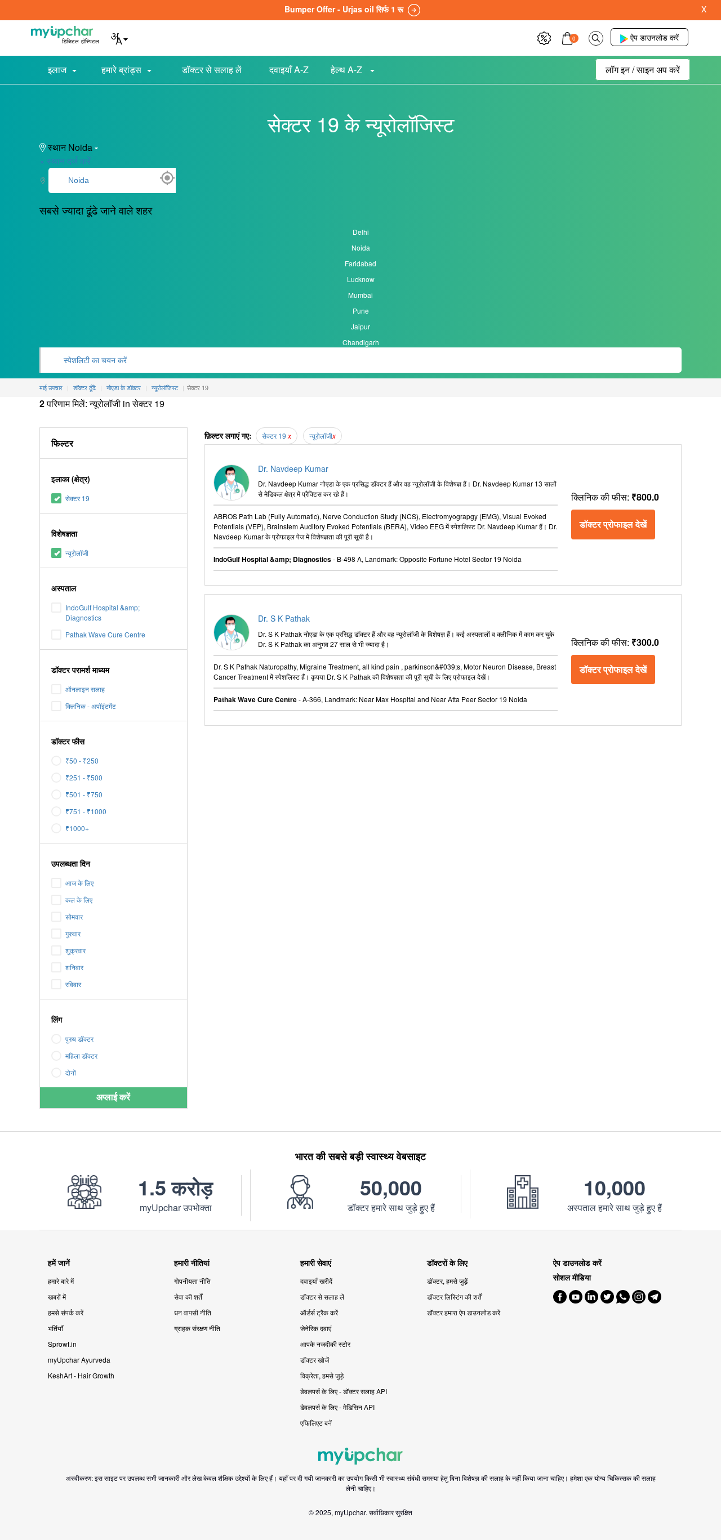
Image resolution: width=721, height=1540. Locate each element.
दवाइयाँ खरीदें (316, 1280)
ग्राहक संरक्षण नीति (197, 1328)
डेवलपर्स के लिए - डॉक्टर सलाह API (343, 1391)
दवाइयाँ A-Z (289, 69)
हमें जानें (59, 1262)
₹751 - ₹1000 (85, 811)
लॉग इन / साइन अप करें (643, 69)
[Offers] (544, 36)
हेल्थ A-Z (347, 69)
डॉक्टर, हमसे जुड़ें (447, 1280)
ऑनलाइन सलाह (85, 689)
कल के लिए (78, 899)
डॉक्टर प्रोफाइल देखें (613, 523)
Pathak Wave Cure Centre (105, 634)
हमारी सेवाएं (315, 1262)
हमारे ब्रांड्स (121, 69)
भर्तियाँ (55, 1328)
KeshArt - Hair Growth (81, 1375)
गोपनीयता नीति (192, 1280)
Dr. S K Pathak (284, 618)
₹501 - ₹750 (84, 794)
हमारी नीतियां (192, 1262)
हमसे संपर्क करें (65, 1312)
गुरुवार (73, 933)
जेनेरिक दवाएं (315, 1328)
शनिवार (74, 967)
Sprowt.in (62, 1344)
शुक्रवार (75, 950)
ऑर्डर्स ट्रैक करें (319, 1312)
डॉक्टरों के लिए (447, 1262)
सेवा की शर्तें (188, 1296)
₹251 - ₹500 (84, 777)
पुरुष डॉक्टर (79, 1038)
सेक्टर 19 (77, 498)
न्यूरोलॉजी (76, 552)
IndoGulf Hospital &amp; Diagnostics (102, 612)
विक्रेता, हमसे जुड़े (322, 1375)
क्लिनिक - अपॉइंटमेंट (90, 706)
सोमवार (74, 916)
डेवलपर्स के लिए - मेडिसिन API (337, 1407)
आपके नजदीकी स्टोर (325, 1344)
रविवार (73, 984)
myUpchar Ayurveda (79, 1359)
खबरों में (57, 1296)
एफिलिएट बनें (316, 1422)
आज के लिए (79, 882)
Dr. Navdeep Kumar (293, 468)
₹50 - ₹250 (82, 760)
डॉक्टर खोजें (314, 1359)
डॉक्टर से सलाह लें (212, 69)
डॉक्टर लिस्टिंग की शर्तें (454, 1296)
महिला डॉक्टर (81, 1055)
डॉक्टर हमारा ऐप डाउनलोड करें (463, 1312)
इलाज (57, 69)
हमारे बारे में (61, 1280)
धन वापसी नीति (192, 1312)
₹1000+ (77, 828)
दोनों (70, 1072)
